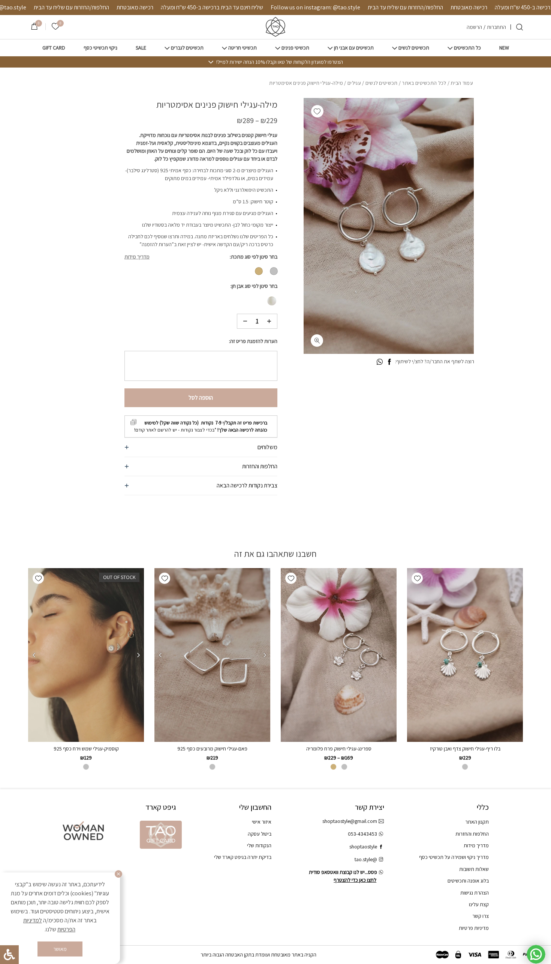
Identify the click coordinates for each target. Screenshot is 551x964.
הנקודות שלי (259, 845)
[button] (317, 111)
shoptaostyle (363, 846)
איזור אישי (261, 821)
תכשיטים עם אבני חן (354, 48)
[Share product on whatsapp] (380, 362)
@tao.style (366, 859)
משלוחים (267, 447)
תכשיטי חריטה (242, 48)
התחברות (496, 27)
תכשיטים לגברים (187, 48)
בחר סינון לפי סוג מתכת (254, 256)
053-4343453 (362, 833)
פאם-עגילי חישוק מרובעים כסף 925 (212, 748)
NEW (504, 48)
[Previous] (264, 655)
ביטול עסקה (259, 833)
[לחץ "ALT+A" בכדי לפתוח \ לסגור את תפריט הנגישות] (9, 954)
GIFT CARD (53, 48)
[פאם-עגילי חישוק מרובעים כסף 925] (212, 655)
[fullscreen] (317, 340)
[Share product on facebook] (389, 362)
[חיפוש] (519, 27)
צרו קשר (480, 916)
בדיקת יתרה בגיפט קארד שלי (242, 857)
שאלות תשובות (474, 869)
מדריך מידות (137, 256)
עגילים (354, 83)
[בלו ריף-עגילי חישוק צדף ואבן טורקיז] (465, 655)
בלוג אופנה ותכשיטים (468, 880)
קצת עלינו (479, 904)
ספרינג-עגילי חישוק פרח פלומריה (338, 748)
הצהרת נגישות (474, 892)
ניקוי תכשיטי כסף (100, 48)
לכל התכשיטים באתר (424, 83)
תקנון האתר (477, 821)
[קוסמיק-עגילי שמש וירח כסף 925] (86, 655)
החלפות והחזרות (259, 466)
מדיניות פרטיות (474, 928)
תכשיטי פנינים (295, 48)
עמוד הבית (462, 83)
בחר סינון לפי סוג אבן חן (254, 286)
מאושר (60, 949)
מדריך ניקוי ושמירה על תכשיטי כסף (454, 857)
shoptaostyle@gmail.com (349, 821)
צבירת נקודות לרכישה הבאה (247, 485)
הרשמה (474, 27)
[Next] (160, 655)
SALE (141, 48)
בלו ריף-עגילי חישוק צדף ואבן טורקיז (465, 748)
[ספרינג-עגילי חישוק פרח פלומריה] (339, 655)
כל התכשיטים (467, 48)
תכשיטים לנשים (413, 48)
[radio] (273, 271)
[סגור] (118, 874)
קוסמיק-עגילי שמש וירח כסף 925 (86, 748)
